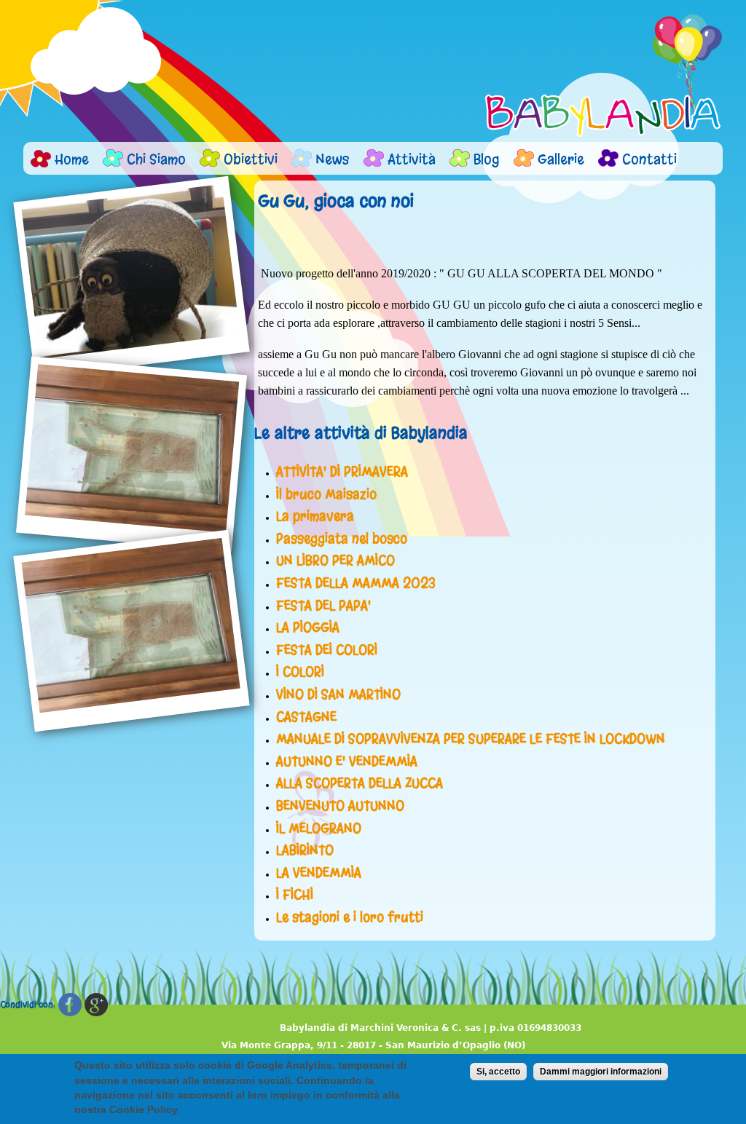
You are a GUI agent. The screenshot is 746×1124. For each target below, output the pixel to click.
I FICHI (294, 894)
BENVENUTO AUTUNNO (340, 806)
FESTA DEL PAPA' (323, 605)
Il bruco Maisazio (326, 494)
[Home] (604, 76)
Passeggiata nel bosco (341, 538)
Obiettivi (251, 159)
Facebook (70, 1005)
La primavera (315, 516)
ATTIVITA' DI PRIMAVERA (342, 471)
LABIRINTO (305, 850)
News (332, 159)
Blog (487, 159)
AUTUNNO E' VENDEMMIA (346, 761)
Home (72, 159)
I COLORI (300, 672)
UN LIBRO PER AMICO (335, 560)
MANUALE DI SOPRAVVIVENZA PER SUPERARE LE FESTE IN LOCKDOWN (470, 739)
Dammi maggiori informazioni (600, 1071)
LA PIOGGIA (307, 627)
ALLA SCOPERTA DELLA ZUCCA (359, 783)
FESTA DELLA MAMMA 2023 (356, 583)
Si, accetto (498, 1071)
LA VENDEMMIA (318, 873)
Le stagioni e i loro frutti (349, 917)
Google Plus (96, 1005)
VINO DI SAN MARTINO (338, 694)
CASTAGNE (306, 717)
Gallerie (561, 159)
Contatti (649, 159)
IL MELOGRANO (318, 828)
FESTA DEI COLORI (326, 650)
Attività (412, 159)
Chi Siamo (156, 159)
